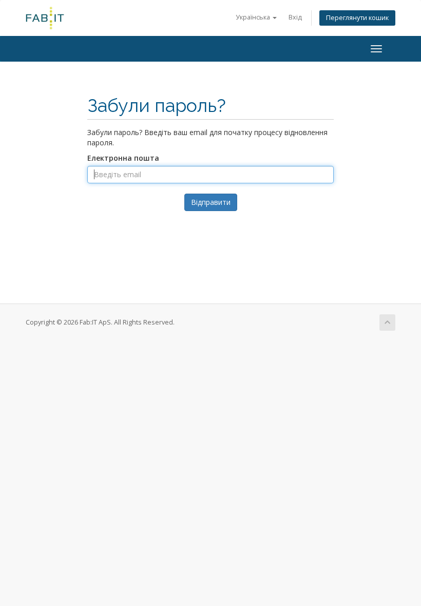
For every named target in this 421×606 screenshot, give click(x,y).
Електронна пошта (123, 158)
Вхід (295, 17)
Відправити (211, 202)
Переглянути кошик (357, 17)
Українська (254, 17)
